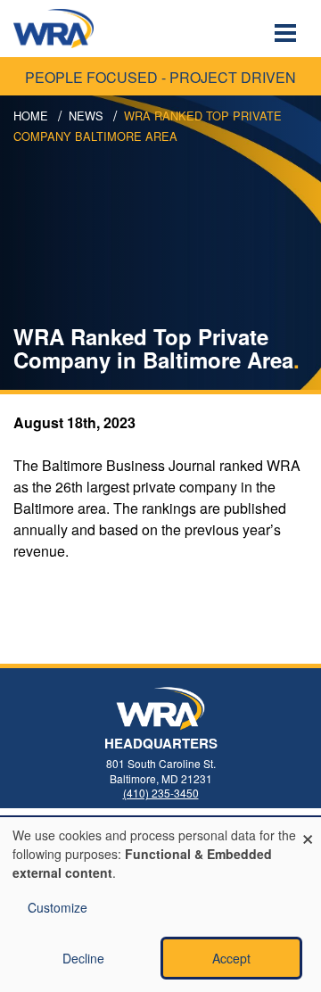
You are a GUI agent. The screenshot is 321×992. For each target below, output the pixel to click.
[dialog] (160, 904)
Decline (83, 958)
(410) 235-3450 (161, 792)
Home (30, 115)
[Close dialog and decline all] (307, 828)
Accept (231, 958)
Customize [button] (57, 907)
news (86, 115)
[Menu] (287, 34)
